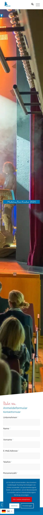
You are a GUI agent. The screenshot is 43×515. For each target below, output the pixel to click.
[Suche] (31, 4)
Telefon (7, 462)
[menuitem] (31, 4)
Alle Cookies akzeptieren (21, 499)
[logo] (17, 4)
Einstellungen (27, 506)
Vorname (8, 439)
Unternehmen (10, 417)
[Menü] (36, 4)
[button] (1, 15)
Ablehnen (14, 506)
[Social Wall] (3, 505)
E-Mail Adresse (11, 451)
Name (6, 428)
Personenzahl (10, 473)
